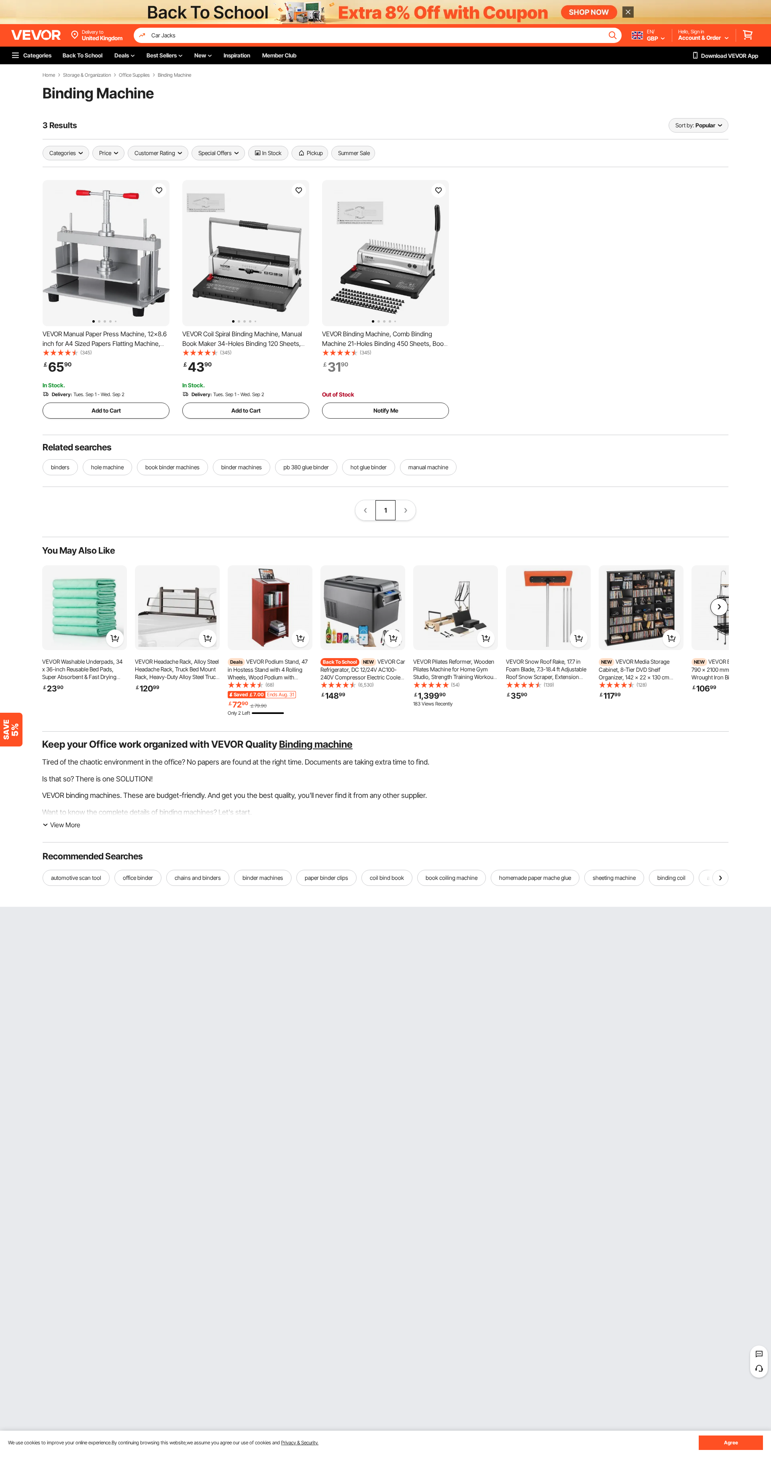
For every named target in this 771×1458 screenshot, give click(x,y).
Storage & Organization (87, 75)
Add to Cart (106, 410)
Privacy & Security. (299, 1443)
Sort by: (684, 125)
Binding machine (316, 744)
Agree (731, 1443)
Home (49, 75)
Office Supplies (134, 75)
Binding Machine (174, 75)
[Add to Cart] (115, 638)
